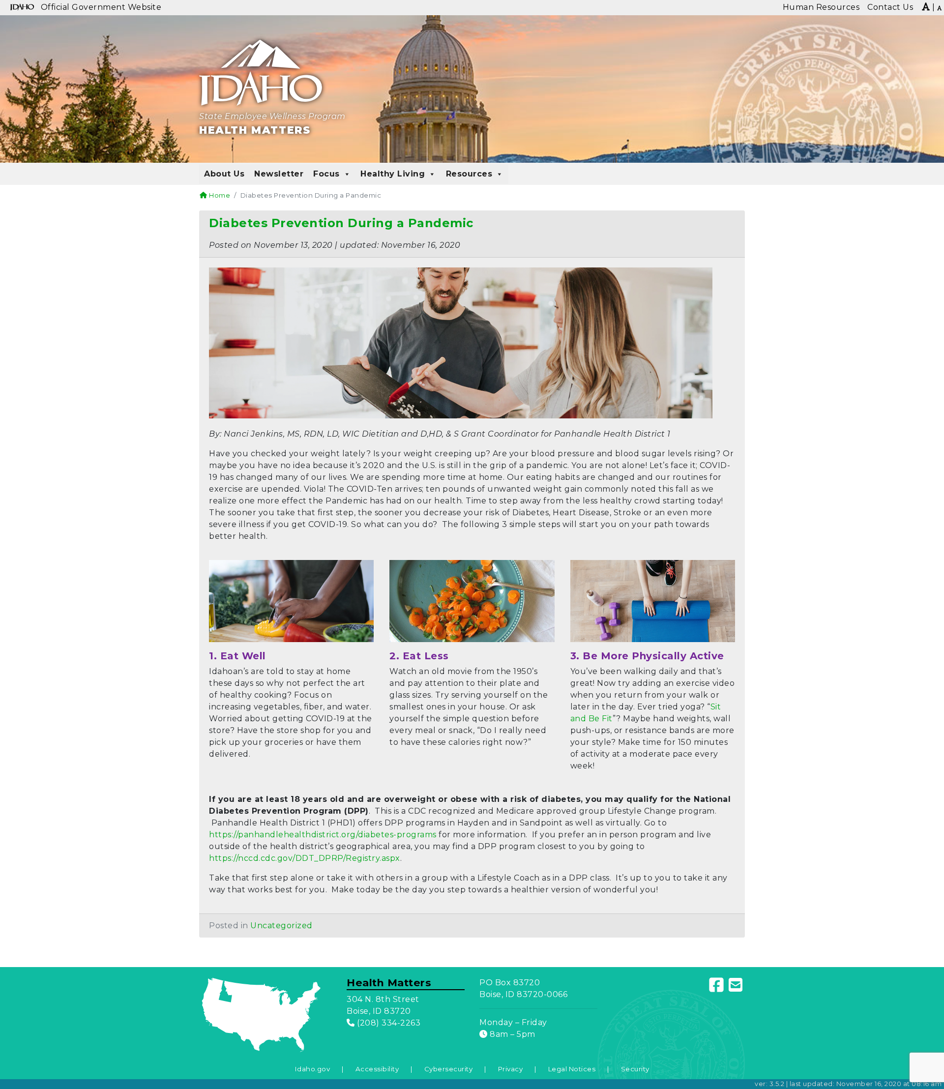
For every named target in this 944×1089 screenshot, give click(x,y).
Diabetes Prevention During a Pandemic (341, 223)
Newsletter (278, 173)
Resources (469, 173)
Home (218, 195)
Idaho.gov (312, 1069)
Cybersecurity (448, 1069)
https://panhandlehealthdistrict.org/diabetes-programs (323, 834)
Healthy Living (392, 173)
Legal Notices (572, 1069)
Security (635, 1069)
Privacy (510, 1069)
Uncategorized (281, 925)
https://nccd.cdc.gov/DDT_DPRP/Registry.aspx (304, 858)
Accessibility (377, 1069)
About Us (224, 173)
